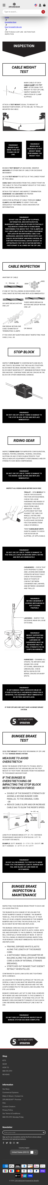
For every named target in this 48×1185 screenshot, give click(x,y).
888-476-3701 (7, 1071)
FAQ (3, 1103)
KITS (4, 1060)
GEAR (4, 1064)
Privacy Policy (7, 1110)
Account (40, 5)
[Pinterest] (10, 1143)
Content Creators (8, 1107)
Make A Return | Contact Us (12, 1096)
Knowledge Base (10, 22)
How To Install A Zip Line (13, 27)
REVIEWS (5, 1075)
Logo (14, 5)
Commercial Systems (10, 1093)
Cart (44, 5)
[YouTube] (18, 1143)
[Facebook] (3, 1143)
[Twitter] (7, 1143)
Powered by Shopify (32, 1181)
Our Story (5, 1089)
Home (7, 17)
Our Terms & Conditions (11, 1114)
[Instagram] (14, 1143)
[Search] (43, 12)
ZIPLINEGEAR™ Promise (11, 1100)
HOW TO (5, 1067)
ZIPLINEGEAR (20, 1181)
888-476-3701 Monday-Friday (13, 1117)
